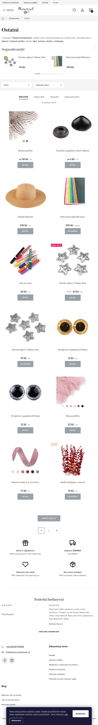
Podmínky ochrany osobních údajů (62, 679)
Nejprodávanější (72, 97)
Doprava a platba (30, 2)
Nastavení (16, 720)
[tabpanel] (25, 62)
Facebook (5, 660)
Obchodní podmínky (57, 674)
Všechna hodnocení (49, 631)
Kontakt (45, 2)
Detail (25, 165)
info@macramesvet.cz (18, 652)
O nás (55, 2)
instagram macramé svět (12, 660)
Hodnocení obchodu (11, 2)
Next (95, 47)
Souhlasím (80, 713)
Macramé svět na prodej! (11, 695)
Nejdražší (54, 97)
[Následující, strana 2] (49, 531)
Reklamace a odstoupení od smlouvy (63, 665)
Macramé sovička (8, 704)
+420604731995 (15, 647)
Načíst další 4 (49, 518)
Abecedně (23, 97)
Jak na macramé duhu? (11, 700)
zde (66, 714)
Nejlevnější (39, 97)
